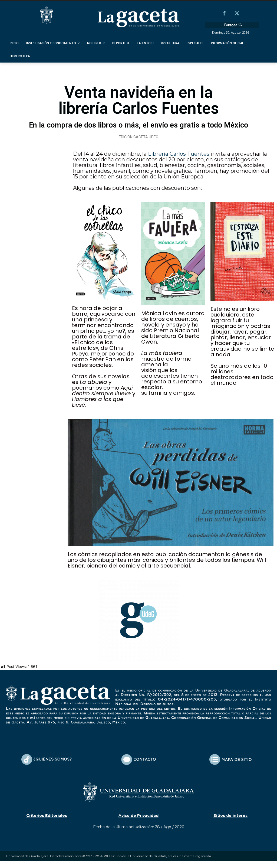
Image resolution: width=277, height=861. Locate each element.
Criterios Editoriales (46, 815)
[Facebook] (224, 14)
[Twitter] (237, 14)
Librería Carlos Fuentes (178, 154)
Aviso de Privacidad (138, 815)
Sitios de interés (230, 815)
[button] (234, 25)
